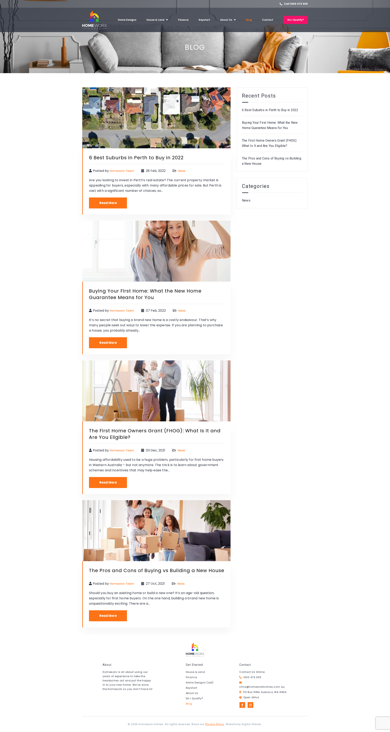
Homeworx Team (122, 171)
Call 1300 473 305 (296, 3)
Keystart (191, 688)
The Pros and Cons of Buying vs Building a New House (156, 570)
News (181, 171)
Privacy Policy (214, 724)
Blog (189, 703)
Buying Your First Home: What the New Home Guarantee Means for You (145, 294)
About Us (192, 693)
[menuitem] (127, 20)
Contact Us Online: (252, 672)
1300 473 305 (252, 677)
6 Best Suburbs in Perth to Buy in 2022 (136, 157)
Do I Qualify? (194, 698)
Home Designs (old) (199, 682)
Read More (108, 203)
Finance (191, 677)
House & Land (195, 672)
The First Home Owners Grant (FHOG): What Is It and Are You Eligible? (269, 143)
